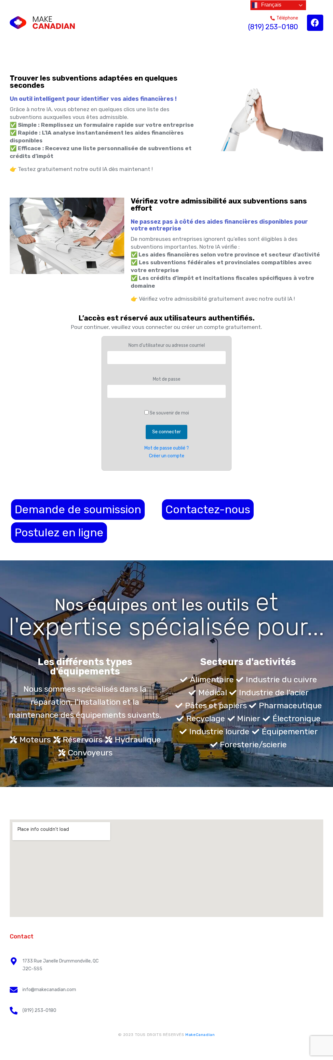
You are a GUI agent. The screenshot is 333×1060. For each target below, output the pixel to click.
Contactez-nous (208, 509)
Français (270, 4)
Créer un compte (166, 456)
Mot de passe (166, 379)
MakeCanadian (200, 1034)
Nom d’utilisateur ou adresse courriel (166, 345)
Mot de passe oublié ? (166, 448)
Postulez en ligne (59, 532)
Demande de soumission (78, 509)
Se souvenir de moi (169, 413)
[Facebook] (315, 23)
